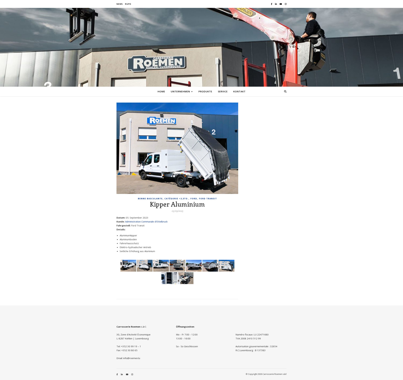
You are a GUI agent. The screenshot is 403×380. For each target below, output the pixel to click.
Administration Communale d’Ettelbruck (146, 221)
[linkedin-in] (276, 4)
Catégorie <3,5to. (177, 198)
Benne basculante (150, 198)
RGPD (128, 4)
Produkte (205, 91)
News (119, 4)
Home (161, 91)
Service (223, 91)
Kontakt (239, 91)
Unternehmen (180, 91)
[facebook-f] (272, 4)
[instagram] (286, 4)
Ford (193, 198)
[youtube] (281, 4)
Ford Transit (208, 198)
